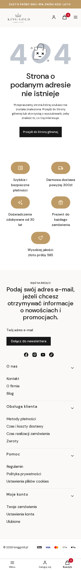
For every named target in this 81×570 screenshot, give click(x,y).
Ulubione (13, 521)
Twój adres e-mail (19, 330)
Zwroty (12, 441)
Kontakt (12, 378)
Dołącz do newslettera (28, 341)
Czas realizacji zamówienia (28, 433)
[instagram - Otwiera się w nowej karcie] (34, 354)
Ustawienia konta (20, 514)
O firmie (13, 386)
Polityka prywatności (23, 473)
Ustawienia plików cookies (28, 481)
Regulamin (14, 466)
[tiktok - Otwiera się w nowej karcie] (51, 354)
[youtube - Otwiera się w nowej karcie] (43, 354)
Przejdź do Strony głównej (40, 132)
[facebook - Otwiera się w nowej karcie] (26, 354)
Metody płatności (21, 418)
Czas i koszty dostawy (24, 426)
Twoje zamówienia (21, 506)
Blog (10, 393)
